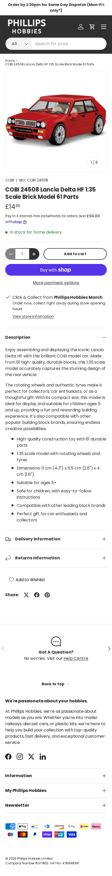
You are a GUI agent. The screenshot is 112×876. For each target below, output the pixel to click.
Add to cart (75, 253)
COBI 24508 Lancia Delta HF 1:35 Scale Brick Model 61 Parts (49, 64)
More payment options (56, 283)
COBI (9, 180)
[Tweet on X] (26, 595)
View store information (33, 316)
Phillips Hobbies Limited (35, 858)
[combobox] (56, 44)
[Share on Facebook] (37, 595)
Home (9, 60)
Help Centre (76, 658)
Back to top (53, 684)
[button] (92, 26)
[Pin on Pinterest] (47, 595)
